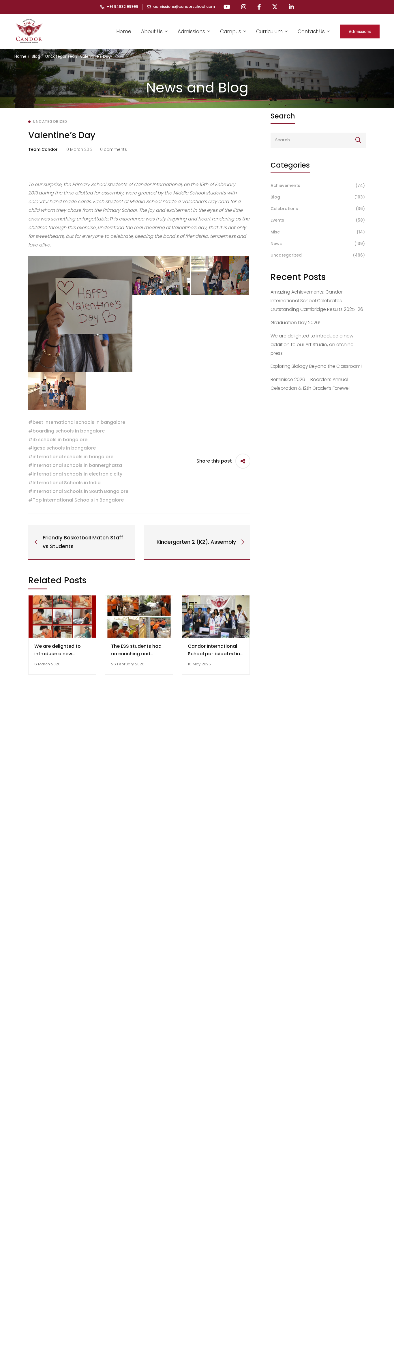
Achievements (318, 185)
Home (20, 56)
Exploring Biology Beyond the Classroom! (316, 366)
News (318, 243)
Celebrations (318, 208)
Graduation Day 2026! (295, 322)
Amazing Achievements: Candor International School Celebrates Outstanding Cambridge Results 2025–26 (317, 301)
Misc (318, 232)
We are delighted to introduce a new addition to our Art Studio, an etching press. (312, 345)
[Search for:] (318, 139)
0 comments (113, 149)
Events (318, 220)
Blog (36, 56)
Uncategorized (60, 56)
